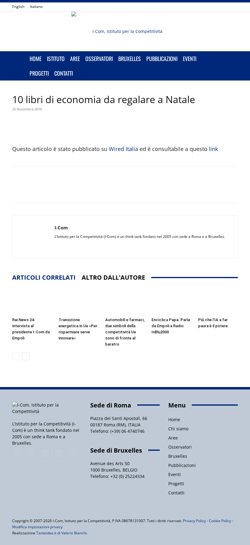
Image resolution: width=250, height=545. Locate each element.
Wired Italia (123, 148)
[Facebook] (193, 6)
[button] (230, 59)
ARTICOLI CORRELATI (44, 277)
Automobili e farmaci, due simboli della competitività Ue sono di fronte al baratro (125, 331)
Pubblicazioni (161, 59)
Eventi (189, 59)
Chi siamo (178, 429)
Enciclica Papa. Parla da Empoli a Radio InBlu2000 (171, 325)
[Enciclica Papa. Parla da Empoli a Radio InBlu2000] (171, 301)
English (18, 6)
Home (35, 59)
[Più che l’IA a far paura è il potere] (218, 301)
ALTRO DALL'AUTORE (113, 277)
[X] (223, 6)
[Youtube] (233, 6)
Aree (75, 59)
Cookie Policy (220, 520)
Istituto (56, 59)
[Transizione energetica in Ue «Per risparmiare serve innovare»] (78, 301)
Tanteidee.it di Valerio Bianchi (61, 533)
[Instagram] (203, 6)
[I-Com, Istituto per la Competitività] (125, 31)
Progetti (39, 73)
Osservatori (99, 59)
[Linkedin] (213, 6)
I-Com (61, 227)
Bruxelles (129, 59)
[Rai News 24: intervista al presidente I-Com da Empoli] (32, 301)
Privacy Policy (194, 520)
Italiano (36, 6)
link (213, 148)
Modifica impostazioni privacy (37, 526)
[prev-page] (16, 356)
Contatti (63, 73)
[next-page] (26, 356)
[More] (156, 127)
